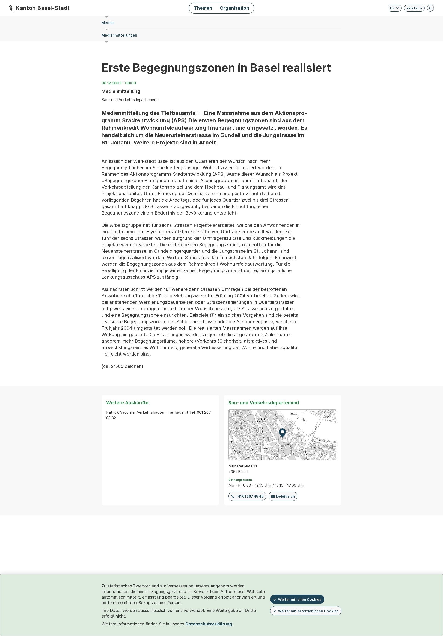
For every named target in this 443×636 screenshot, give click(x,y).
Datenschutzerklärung (209, 623)
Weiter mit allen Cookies (299, 599)
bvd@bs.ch (285, 496)
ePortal (414, 9)
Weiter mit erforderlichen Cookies (308, 611)
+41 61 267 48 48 (250, 496)
